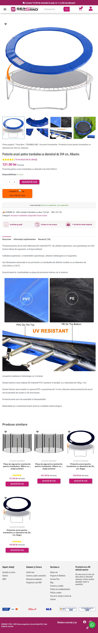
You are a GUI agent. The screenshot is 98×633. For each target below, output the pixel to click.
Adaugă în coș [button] (17, 484)
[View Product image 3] (61, 128)
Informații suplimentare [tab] (25, 239)
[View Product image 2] (37, 128)
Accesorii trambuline (48, 144)
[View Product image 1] (13, 128)
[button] (5, 9)
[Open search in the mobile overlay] (56, 9)
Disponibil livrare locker (37, 215)
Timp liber (20, 144)
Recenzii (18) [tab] (44, 239)
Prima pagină (8, 144)
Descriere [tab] (6, 239)
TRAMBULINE (32, 144)
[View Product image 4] (85, 128)
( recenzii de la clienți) (25, 159)
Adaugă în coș (29, 182)
